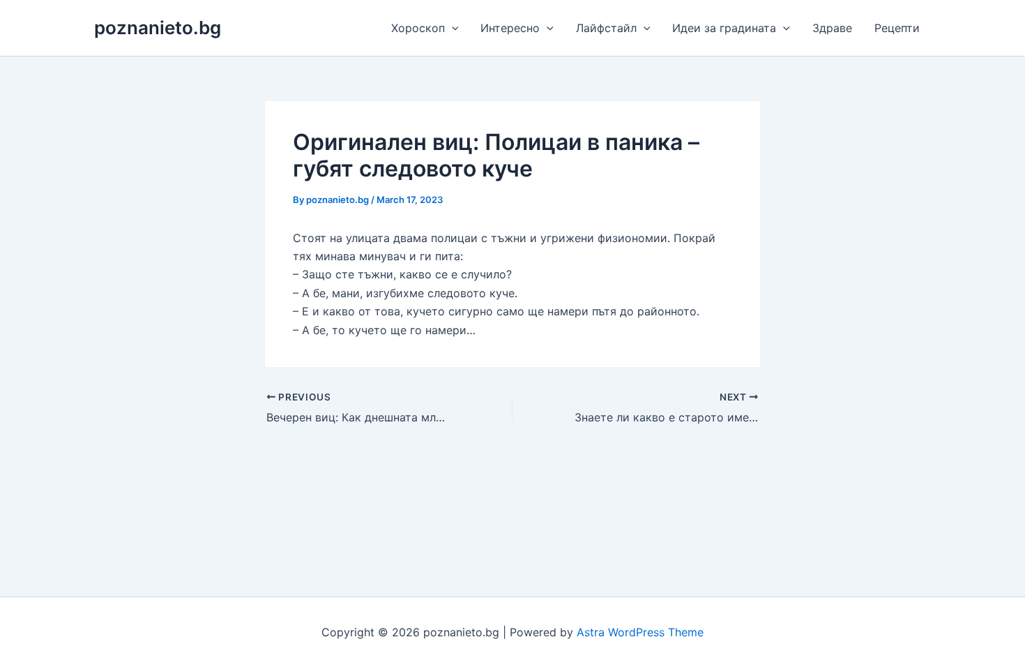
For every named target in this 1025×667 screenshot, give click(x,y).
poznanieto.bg (157, 27)
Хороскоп (418, 28)
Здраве (832, 28)
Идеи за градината (724, 28)
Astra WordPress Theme (640, 632)
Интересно (510, 28)
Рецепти (897, 28)
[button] (452, 28)
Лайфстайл (606, 28)
